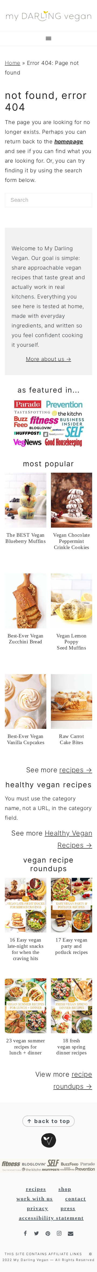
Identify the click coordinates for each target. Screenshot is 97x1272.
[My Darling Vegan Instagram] (60, 1233)
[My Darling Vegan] (48, 22)
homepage (68, 141)
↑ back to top (48, 1121)
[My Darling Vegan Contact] (71, 1233)
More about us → (48, 359)
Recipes (36, 1189)
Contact (75, 1199)
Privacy (37, 1208)
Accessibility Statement (51, 1218)
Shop (64, 1189)
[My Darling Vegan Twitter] (37, 1233)
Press (68, 1208)
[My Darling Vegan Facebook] (26, 1233)
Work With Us (34, 1199)
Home (12, 63)
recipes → (75, 770)
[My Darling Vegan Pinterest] (48, 1233)
